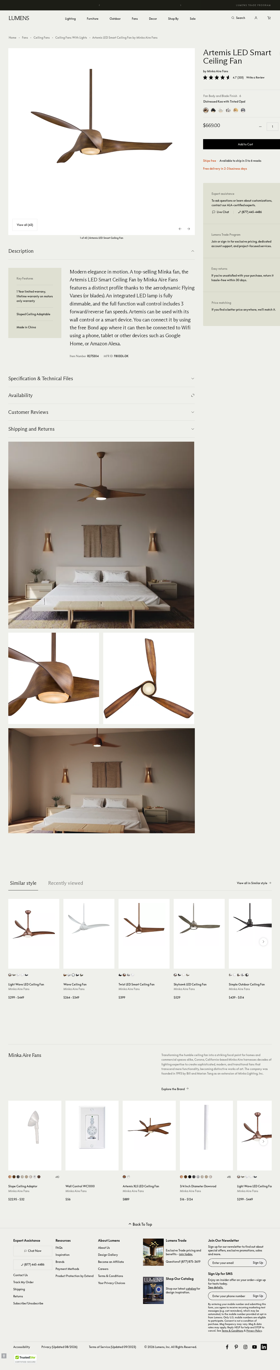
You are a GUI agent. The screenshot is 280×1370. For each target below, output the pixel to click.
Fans (25, 37)
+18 (229, 1177)
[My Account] (255, 18)
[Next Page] (189, 229)
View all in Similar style (252, 883)
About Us (104, 1247)
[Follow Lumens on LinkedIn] (264, 1347)
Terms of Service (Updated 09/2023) (112, 1347)
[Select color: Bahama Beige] (9, 1176)
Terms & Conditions (110, 1276)
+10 (57, 1177)
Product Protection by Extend (74, 1276)
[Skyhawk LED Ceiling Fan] (199, 924)
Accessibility (21, 1347)
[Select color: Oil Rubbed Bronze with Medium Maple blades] (238, 975)
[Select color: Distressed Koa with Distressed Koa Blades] (65, 975)
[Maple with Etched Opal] (235, 110)
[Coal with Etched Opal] (213, 110)
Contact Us (20, 1275)
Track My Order (23, 1282)
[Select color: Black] (189, 1176)
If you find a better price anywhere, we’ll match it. (244, 309)
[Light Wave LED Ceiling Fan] (33, 924)
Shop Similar (36, 964)
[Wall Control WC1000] (92, 1127)
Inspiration (63, 1254)
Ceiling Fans (42, 37)
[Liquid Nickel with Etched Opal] (228, 110)
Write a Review (255, 77)
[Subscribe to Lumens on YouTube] (254, 1347)
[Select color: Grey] (128, 975)
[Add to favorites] (13, 964)
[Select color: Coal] (26, 975)
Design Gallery (108, 1254)
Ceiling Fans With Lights (71, 37)
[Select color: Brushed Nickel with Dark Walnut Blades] (187, 975)
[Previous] (99, 5)
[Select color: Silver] (18, 975)
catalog (191, 1288)
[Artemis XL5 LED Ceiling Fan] (149, 1127)
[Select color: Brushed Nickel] (22, 1176)
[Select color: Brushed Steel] (30, 1176)
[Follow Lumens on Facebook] (227, 1347)
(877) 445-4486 (252, 212)
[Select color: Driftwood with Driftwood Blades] (81, 975)
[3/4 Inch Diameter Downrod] (206, 1127)
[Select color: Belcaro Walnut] (14, 1176)
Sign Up (258, 1262)
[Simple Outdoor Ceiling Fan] (254, 924)
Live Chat (223, 212)
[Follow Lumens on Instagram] (245, 1347)
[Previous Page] (180, 229)
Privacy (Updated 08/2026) (59, 1347)
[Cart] (269, 18)
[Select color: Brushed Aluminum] (198, 1176)
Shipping (19, 1289)
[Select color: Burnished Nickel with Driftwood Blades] (175, 975)
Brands (60, 1261)
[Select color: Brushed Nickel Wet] (26, 1176)
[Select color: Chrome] (34, 1176)
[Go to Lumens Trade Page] (153, 1252)
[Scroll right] (263, 942)
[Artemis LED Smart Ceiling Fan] (101, 141)
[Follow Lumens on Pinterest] (236, 1347)
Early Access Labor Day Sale (140, 5)
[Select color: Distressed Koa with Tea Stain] (124, 1176)
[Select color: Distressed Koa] (9, 975)
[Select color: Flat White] (132, 975)
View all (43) (25, 225)
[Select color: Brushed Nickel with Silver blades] (230, 975)
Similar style (23, 883)
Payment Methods (67, 1269)
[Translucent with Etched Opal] (243, 110)
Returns (18, 1296)
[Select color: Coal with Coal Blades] (77, 975)
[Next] (180, 5)
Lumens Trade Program (253, 5)
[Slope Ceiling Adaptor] (34, 1127)
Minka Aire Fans (217, 71)
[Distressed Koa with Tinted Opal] (205, 110)
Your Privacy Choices (111, 1283)
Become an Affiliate (111, 1261)
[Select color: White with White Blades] (73, 975)
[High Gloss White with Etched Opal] (220, 110)
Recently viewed (65, 883)
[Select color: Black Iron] (18, 1176)
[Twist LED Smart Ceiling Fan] (144, 924)
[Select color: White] (22, 975)
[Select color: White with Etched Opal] (128, 1176)
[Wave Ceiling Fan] (88, 924)
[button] (216, 77)
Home (12, 37)
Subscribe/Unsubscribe (28, 1303)
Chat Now (34, 1250)
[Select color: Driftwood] (14, 975)
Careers (103, 1269)
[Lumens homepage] (19, 18)
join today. (186, 1254)
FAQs (59, 1247)
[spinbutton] (272, 127)
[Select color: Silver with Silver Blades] (69, 975)
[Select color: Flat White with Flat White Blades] (183, 975)
